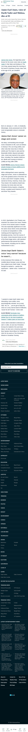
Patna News (4, 434)
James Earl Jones (6, 60)
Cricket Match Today (19, 396)
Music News (4, 446)
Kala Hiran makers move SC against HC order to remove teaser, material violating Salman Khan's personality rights (20, 667)
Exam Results (4, 470)
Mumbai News (4, 431)
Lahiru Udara (17, 411)
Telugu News (4, 613)
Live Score (3, 398)
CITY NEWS (4, 415)
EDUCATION (4, 462)
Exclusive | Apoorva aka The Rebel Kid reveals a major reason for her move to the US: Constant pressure (20, 637)
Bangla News (17, 611)
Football (16, 542)
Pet (1, 488)
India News (20, 5)
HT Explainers (17, 616)
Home (2, 5)
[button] (2, 2)
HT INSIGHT (4, 556)
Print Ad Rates (13, 682)
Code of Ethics (22, 682)
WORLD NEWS (4, 385)
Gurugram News (18, 423)
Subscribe (23, 2)
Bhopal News (17, 417)
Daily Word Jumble (5, 577)
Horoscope (3, 458)
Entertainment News (6, 611)
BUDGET (3, 512)
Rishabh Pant (4, 408)
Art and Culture (4, 477)
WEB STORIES (4, 492)
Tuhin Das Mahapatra (7, 30)
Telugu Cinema (17, 608)
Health (2, 482)
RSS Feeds (12, 685)
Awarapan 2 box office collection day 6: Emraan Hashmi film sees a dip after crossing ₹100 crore (20, 646)
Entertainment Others (19, 451)
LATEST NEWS (4, 381)
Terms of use (22, 677)
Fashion (2, 480)
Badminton (3, 542)
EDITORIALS (4, 527)
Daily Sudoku (4, 574)
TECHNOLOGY (4, 535)
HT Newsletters (22, 679)
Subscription (4, 682)
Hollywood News (18, 443)
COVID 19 (3, 567)
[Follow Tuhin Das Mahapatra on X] (14, 30)
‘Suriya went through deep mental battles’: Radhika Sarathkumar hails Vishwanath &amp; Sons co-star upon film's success (7, 637)
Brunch (16, 477)
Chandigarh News (5, 420)
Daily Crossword (18, 574)
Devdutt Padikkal (18, 402)
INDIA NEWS (4, 389)
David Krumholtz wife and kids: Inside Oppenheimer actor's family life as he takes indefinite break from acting (7, 647)
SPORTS (3, 539)
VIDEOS (3, 508)
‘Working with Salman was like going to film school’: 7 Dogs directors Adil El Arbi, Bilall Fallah (20, 656)
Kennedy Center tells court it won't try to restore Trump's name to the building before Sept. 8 (7, 627)
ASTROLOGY (4, 455)
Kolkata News (4, 428)
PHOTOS (3, 504)
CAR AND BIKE (4, 531)
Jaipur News (17, 426)
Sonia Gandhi (17, 590)
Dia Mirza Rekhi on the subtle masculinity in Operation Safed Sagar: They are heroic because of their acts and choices (7, 666)
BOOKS (3, 552)
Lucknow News (17, 428)
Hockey (2, 545)
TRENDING (3, 496)
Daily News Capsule (6, 367)
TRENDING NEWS (5, 585)
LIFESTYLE (3, 474)
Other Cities (17, 436)
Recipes (16, 482)
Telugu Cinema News (6, 449)
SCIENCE (3, 520)
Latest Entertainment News (10, 621)
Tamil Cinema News (18, 446)
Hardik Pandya (4, 405)
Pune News (16, 434)
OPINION (3, 524)
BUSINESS (3, 500)
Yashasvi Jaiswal (18, 405)
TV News (16, 449)
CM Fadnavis (17, 588)
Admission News (5, 465)
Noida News (17, 431)
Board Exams (17, 465)
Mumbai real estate (5, 596)
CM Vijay (16, 593)
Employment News (18, 467)
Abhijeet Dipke (4, 590)
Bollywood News (5, 443)
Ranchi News (4, 436)
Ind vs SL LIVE (17, 408)
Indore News (4, 426)
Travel (15, 485)
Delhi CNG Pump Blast (19, 596)
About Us (3, 677)
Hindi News (17, 613)
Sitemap (3, 685)
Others (2, 548)
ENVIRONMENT (5, 516)
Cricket (13, 5)
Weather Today (13, 679)
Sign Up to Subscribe (14, 371)
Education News (18, 470)
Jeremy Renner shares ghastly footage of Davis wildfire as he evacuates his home (13, 167)
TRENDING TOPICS (5, 600)
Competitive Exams (5, 467)
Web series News (5, 451)
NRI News (3, 616)
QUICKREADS (4, 563)
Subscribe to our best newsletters (14, 363)
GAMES (3, 571)
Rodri (2, 593)
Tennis (15, 545)
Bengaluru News (5, 417)
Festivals (16, 480)
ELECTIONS (4, 559)
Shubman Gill (4, 402)
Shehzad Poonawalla (6, 588)
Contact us (12, 677)
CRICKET (3, 393)
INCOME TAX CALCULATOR (8, 581)
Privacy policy (4, 679)
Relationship (4, 485)
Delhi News (3, 423)
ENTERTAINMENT (5, 440)
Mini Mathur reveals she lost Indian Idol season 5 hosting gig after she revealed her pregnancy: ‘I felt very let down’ (20, 627)
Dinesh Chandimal (5, 411)
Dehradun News (18, 420)
